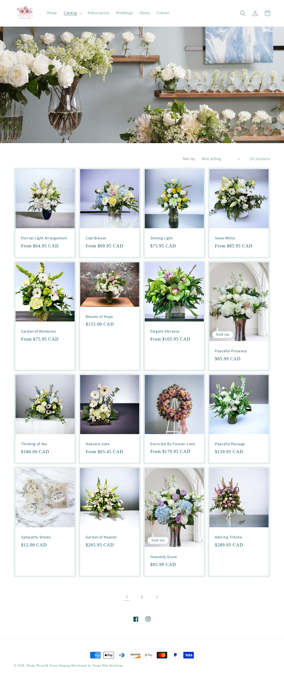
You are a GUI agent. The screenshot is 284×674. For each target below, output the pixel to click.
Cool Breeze (96, 238)
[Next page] (157, 597)
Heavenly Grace (163, 556)
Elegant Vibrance (165, 331)
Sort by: (189, 159)
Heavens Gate (98, 444)
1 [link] (127, 596)
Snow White (225, 238)
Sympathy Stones (36, 537)
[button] (72, 13)
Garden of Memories (38, 331)
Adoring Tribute (228, 537)
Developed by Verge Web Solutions (97, 665)
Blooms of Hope (99, 316)
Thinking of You (34, 444)
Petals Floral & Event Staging (49, 665)
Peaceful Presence (231, 351)
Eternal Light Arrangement (44, 238)
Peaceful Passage (230, 444)
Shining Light (161, 238)
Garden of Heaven (101, 537)
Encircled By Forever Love (172, 444)
